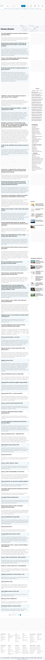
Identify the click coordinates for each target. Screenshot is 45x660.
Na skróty (38, 645)
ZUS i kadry (2, 638)
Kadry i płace (2, 651)
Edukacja (37, 8)
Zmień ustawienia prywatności (16, 657)
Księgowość (6, 8)
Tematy (9, 25)
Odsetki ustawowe (32, 651)
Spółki (23, 636)
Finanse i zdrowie (24, 640)
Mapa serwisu (39, 657)
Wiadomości (38, 635)
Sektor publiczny (16, 8)
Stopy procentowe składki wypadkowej (36, 155)
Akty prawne (17, 645)
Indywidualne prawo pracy (11, 635)
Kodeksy (16, 653)
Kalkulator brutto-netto (35, 129)
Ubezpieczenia (10, 637)
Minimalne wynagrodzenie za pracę (37, 159)
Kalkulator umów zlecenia (36, 131)
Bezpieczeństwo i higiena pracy (37, 151)
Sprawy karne (17, 636)
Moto (28, 8)
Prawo (21, 8)
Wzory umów (39, 650)
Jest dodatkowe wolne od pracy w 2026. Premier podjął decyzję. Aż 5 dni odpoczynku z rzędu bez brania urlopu (37, 110)
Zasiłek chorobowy (35, 166)
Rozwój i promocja (3, 650)
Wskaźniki (35, 153)
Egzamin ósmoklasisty (11, 653)
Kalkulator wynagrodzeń (35, 128)
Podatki (2, 635)
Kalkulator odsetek (25, 650)
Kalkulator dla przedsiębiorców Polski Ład (36, 134)
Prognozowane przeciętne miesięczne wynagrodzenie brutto (37, 168)
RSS (29, 657)
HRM (8, 640)
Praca (16, 639)
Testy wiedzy (9, 654)
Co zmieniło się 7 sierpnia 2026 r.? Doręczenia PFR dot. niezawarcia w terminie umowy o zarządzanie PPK (37, 107)
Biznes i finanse (24, 635)
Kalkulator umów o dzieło (36, 132)
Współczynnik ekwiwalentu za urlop (37, 158)
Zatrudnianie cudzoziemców (36, 258)
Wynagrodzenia (34, 148)
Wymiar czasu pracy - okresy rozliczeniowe (36, 164)
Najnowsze (37, 90)
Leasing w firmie (24, 639)
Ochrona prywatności (6, 657)
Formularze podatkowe (40, 651)
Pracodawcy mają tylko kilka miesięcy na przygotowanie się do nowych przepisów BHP (37, 95)
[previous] (9, 614)
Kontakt (31, 657)
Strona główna (3, 25)
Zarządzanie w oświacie (11, 651)
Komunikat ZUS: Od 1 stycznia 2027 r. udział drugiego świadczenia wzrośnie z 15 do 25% (37, 100)
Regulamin (23, 657)
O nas (2, 657)
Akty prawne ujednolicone (18, 652)
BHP (8, 639)
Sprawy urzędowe (17, 638)
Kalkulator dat (34, 127)
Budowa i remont (39, 638)
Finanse (38, 637)
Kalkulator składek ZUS (35, 140)
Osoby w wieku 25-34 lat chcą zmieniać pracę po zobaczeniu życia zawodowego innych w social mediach (37, 97)
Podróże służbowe (32, 650)
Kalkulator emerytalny (35, 141)
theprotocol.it (39, 652)
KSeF (40, 8)
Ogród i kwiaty (39, 639)
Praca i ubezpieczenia (25, 637)
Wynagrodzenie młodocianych (36, 162)
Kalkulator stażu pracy (25, 651)
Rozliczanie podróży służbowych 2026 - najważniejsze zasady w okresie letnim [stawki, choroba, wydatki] (37, 120)
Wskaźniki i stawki (33, 645)
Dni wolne (33, 201)
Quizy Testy (33, 170)
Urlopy (9, 638)
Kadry (9, 8)
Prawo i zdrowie (17, 641)
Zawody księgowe (3, 639)
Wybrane (41, 90)
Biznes (12, 8)
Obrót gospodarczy (3, 637)
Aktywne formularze (37, 144)
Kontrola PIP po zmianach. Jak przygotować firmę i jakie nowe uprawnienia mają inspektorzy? (36, 102)
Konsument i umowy (18, 637)
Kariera (27, 657)
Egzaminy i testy (10, 650)
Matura (9, 652)
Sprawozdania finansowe (33, 641)
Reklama (35, 657)
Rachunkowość (3, 636)
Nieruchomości (32, 8)
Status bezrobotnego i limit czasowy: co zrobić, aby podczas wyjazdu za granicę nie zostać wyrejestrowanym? (37, 105)
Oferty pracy (38, 653)
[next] (20, 614)
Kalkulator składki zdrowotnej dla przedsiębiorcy (37, 137)
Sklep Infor (16, 640)
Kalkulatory (35, 124)
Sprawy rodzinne (17, 635)
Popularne (33, 90)
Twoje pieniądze (25, 8)
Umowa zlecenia (13, 25)
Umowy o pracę (34, 147)
